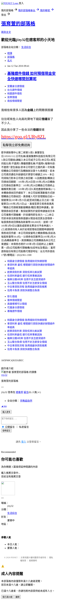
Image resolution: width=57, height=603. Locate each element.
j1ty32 (4, 375)
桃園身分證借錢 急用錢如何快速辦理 (27, 261)
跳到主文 (6, 32)
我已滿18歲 (7, 597)
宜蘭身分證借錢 (15, 86)
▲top (4, 406)
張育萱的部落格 (18, 23)
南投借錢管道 (14, 101)
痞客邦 (19, 392)
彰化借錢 (12, 296)
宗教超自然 (26, 400)
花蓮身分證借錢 (15, 307)
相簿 (9, 53)
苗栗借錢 (12, 97)
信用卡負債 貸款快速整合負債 (23, 290)
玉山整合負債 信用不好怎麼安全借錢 (27, 283)
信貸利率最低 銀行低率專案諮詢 (24, 275)
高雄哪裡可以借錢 (17, 303)
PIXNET (14, 557)
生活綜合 (26, 47)
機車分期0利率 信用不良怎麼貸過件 (26, 279)
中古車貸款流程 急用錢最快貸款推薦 (27, 286)
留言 (26, 392)
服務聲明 (33, 560)
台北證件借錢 (14, 90)
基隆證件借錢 (14, 311)
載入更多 (6, 412)
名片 (9, 60)
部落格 (11, 57)
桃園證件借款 (14, 93)
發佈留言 (6, 430)
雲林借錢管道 (14, 300)
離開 (17, 597)
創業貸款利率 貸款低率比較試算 (24, 272)
